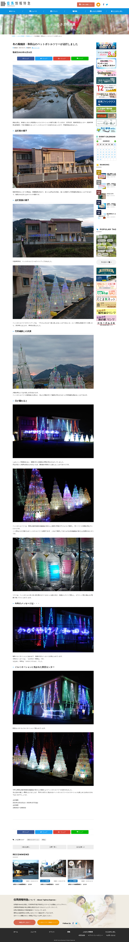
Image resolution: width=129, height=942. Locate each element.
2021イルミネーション (33, 839)
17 (100, 154)
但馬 (99, 254)
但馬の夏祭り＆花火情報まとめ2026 (111, 174)
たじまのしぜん (117, 11)
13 (109, 152)
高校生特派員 (101, 247)
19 (106, 154)
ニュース (34, 11)
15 (114, 152)
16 (97, 154)
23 (97, 157)
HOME (13, 36)
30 (97, 159)
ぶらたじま (36, 47)
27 (109, 157)
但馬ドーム (109, 250)
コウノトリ (101, 250)
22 (114, 154)
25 (103, 157)
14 (112, 152)
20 (109, 154)
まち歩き (110, 240)
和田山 (43, 839)
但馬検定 (105, 254)
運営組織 (82, 935)
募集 (75, 11)
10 (100, 152)
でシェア (26, 58)
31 (100, 159)
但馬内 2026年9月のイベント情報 (111, 204)
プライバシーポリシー (96, 935)
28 (112, 157)
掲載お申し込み (24, 922)
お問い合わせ (111, 935)
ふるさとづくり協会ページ (47, 922)
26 (106, 157)
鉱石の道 (110, 247)
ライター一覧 (105, 262)
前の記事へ (26, 847)
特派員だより (29, 36)
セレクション (101, 240)
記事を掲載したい (87, 4)
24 (100, 157)
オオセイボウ (110, 193)
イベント (55, 11)
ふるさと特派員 (97, 11)
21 (112, 154)
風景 (105, 237)
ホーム (13, 11)
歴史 (104, 244)
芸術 (99, 244)
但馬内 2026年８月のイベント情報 (111, 184)
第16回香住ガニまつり (111, 214)
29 (114, 157)
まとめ (100, 237)
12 (106, 152)
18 (103, 154)
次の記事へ (79, 847)
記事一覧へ (53, 847)
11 (103, 152)
